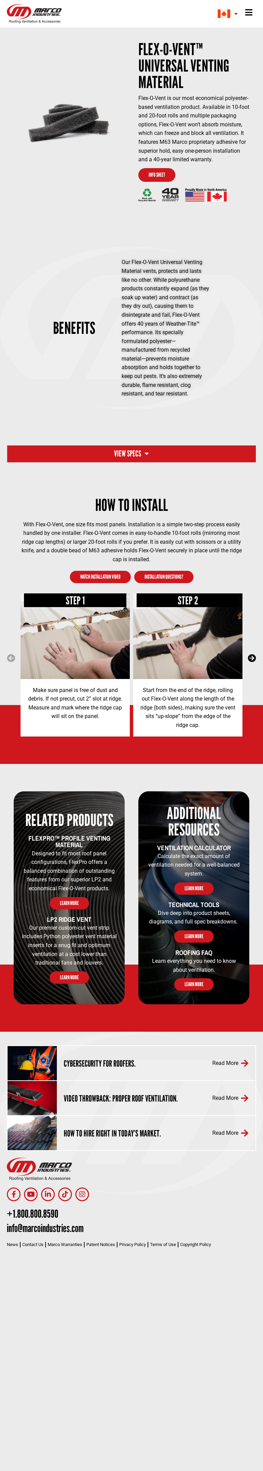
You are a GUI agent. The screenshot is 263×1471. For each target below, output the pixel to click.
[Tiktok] (65, 1194)
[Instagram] (82, 1194)
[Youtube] (31, 1194)
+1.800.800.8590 (32, 1213)
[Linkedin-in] (48, 1194)
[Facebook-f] (14, 1194)
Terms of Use (163, 1244)
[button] (11, 658)
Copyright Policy (195, 1244)
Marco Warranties (65, 1244)
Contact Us (32, 1244)
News (12, 1244)
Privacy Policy (132, 1244)
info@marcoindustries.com (45, 1227)
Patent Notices (100, 1244)
